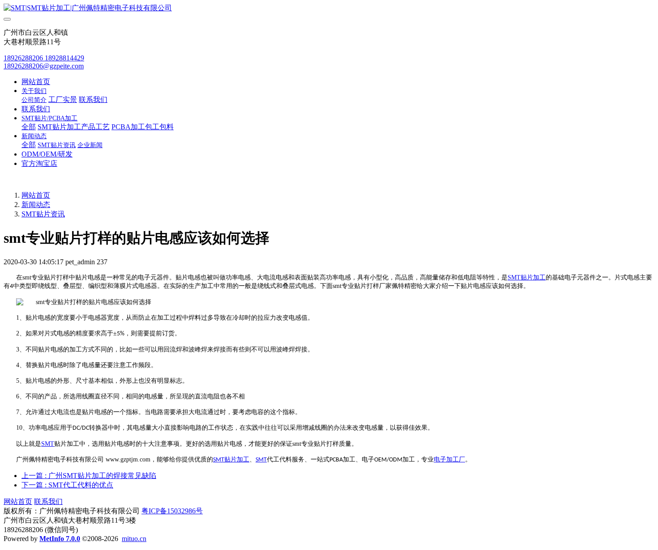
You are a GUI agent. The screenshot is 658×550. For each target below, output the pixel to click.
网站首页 (35, 81)
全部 (28, 127)
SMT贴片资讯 (43, 214)
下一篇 (67, 485)
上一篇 (88, 475)
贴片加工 (533, 277)
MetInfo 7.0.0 (59, 538)
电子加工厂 (449, 459)
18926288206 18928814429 (44, 58)
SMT (514, 277)
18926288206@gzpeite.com (44, 66)
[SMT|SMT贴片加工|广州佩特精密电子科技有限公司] (329, 8)
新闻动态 (35, 204)
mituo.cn (134, 538)
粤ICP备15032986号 (172, 511)
